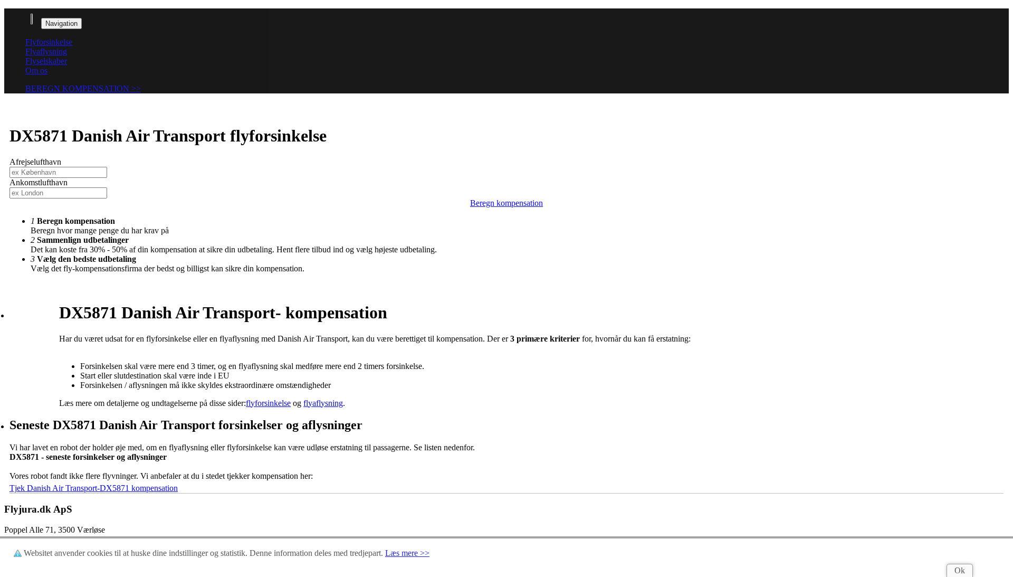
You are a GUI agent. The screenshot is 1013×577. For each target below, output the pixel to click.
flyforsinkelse (268, 403)
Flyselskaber (46, 60)
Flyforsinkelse (48, 41)
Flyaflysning (46, 51)
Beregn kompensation (506, 202)
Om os (36, 70)
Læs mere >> (407, 552)
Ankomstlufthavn (38, 182)
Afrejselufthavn (35, 161)
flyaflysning (323, 403)
